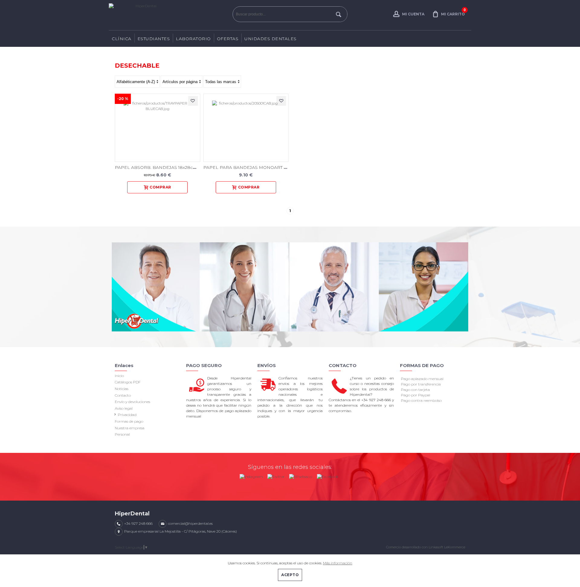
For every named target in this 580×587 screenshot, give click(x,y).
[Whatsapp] (301, 475)
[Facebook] (328, 475)
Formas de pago (129, 421)
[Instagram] (251, 475)
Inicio (119, 375)
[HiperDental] (169, 15)
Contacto (123, 395)
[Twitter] (276, 475)
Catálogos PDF (127, 382)
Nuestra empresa (129, 428)
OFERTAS (228, 38)
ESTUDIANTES (153, 38)
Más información (337, 563)
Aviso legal (124, 408)
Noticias (121, 388)
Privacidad (127, 414)
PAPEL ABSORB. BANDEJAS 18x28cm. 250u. (163, 167)
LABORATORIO (193, 38)
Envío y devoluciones (132, 401)
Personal (122, 434)
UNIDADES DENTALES (270, 38)
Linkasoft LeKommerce (447, 547)
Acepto (290, 574)
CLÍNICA (121, 38)
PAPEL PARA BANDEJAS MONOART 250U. (249, 167)
